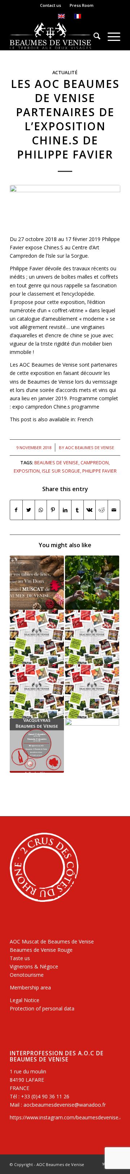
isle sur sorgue (61, 471)
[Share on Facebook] (16, 510)
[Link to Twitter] (104, 1163)
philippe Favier (99, 471)
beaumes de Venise (56, 463)
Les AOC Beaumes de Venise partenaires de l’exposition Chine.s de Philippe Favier (65, 119)
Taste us (20, 958)
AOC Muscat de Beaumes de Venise (52, 941)
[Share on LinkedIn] (65, 510)
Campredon (95, 463)
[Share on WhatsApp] (41, 510)
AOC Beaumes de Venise (89, 447)
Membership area (30, 987)
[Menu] (110, 35)
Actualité (65, 72)
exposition (27, 471)
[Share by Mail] (114, 510)
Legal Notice (24, 1000)
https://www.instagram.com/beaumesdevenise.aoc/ (70, 1117)
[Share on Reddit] (102, 510)
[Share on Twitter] (29, 510)
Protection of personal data (42, 1008)
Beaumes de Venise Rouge (41, 949)
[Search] (93, 35)
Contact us (50, 5)
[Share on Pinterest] (53, 510)
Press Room (82, 5)
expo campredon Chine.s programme (55, 406)
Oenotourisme (27, 974)
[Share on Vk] (90, 510)
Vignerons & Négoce (34, 966)
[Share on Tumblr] (77, 510)
